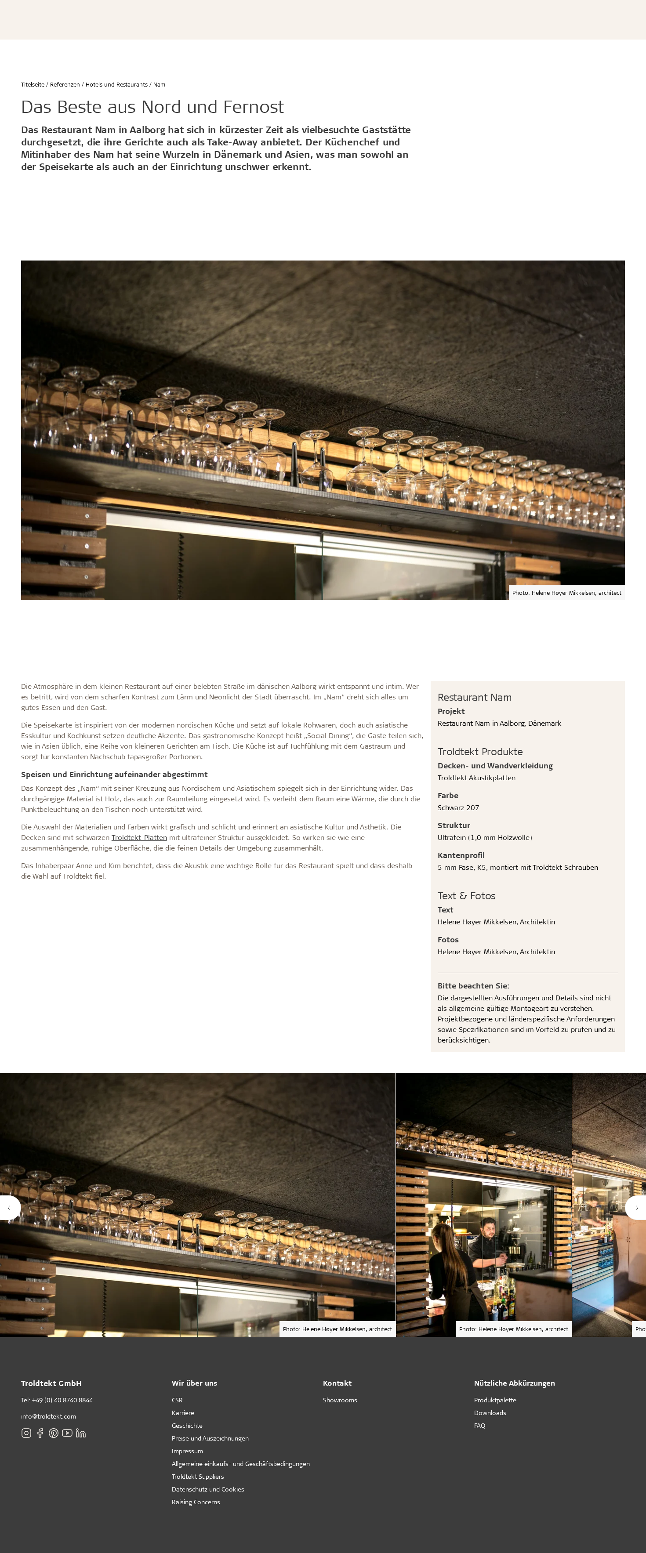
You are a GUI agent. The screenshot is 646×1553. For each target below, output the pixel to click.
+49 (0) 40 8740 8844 (62, 1400)
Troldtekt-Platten (139, 837)
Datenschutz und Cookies (208, 1489)
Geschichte (187, 1425)
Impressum (187, 1451)
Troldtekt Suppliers (198, 1476)
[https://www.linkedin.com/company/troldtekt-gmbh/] (81, 1433)
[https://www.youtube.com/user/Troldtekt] (67, 1433)
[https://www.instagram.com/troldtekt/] (26, 1433)
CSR (177, 1400)
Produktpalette (495, 1400)
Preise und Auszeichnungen (210, 1438)
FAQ (479, 1425)
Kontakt (337, 1382)
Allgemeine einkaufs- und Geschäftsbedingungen (241, 1463)
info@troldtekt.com (48, 1416)
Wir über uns (195, 1382)
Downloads (490, 1412)
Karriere (183, 1412)
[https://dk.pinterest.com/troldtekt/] (53, 1433)
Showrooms (340, 1400)
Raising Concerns (196, 1502)
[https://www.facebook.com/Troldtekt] (40, 1433)
